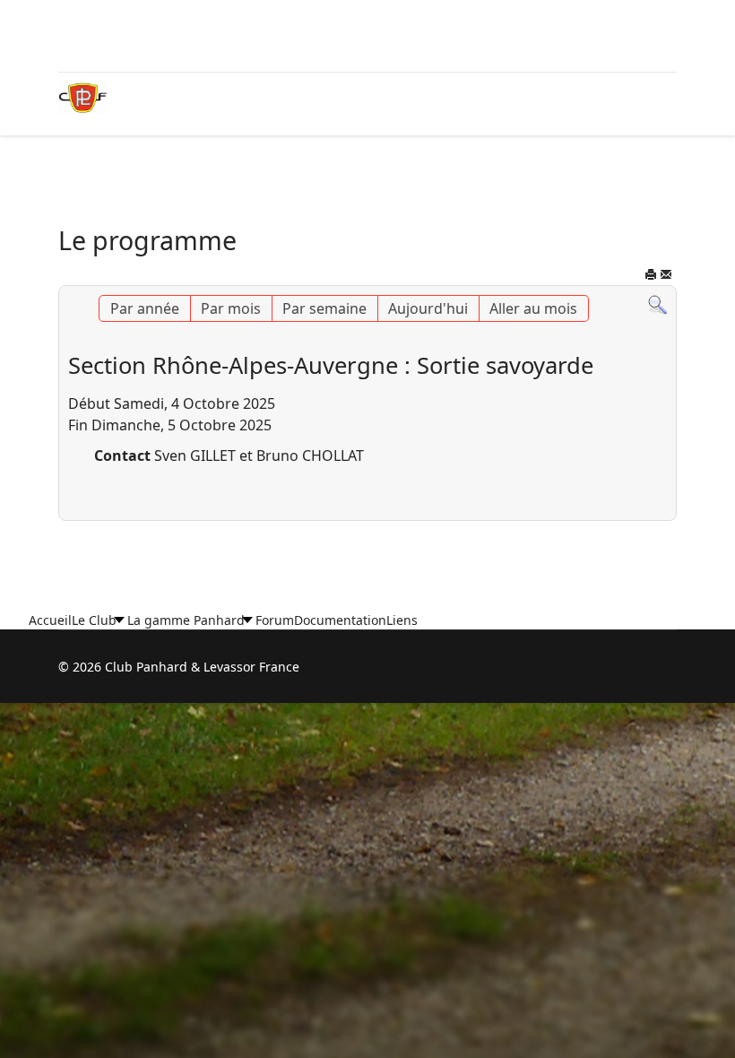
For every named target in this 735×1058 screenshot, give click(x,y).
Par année (144, 308)
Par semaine (324, 308)
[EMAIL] (666, 277)
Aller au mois (533, 308)
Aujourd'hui (428, 308)
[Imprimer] (650, 277)
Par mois (231, 308)
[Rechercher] (657, 305)
